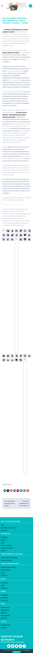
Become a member (6, 545)
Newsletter (4, 627)
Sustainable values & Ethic (8, 527)
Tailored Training (5, 570)
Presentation (4, 537)
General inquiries (5, 625)
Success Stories (5, 615)
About (2, 525)
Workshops (4, 588)
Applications (4, 597)
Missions (3, 540)
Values (3, 542)
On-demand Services (7, 548)
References (4, 575)
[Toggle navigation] (2, 6)
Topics (3, 572)
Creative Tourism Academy (8, 567)
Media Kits (4, 612)
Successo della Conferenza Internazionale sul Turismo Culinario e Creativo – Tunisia (15, 20)
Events (3, 585)
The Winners (4, 600)
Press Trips (4, 618)
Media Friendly (5, 610)
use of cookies (27, 650)
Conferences (4, 582)
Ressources (4, 530)
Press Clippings (5, 607)
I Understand (16, 651)
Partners (3, 550)
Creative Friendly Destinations (9, 557)
